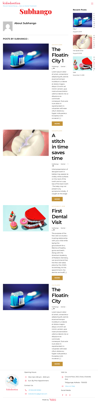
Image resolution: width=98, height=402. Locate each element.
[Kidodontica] (11, 2)
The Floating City (61, 295)
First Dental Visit (59, 216)
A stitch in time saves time (60, 147)
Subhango (55, 66)
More (57, 124)
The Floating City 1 (61, 55)
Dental (63, 66)
